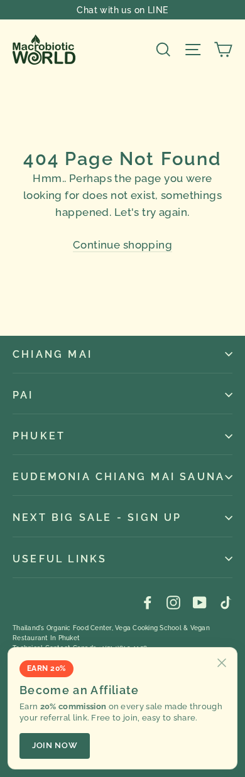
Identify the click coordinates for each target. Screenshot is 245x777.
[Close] (222, 663)
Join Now (54, 745)
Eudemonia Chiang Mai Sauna (119, 477)
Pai (23, 395)
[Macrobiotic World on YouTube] (200, 602)
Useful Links (60, 559)
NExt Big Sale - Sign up (97, 517)
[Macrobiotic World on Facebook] (148, 602)
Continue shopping (122, 244)
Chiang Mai (52, 354)
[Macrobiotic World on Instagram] (173, 602)
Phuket (39, 436)
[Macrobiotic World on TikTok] (225, 602)
